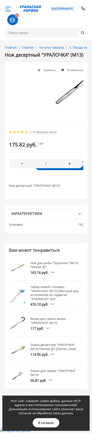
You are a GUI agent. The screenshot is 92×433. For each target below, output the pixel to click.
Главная (10, 47)
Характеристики (26, 213)
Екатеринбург (62, 8)
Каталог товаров (51, 47)
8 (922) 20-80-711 (83, 8)
